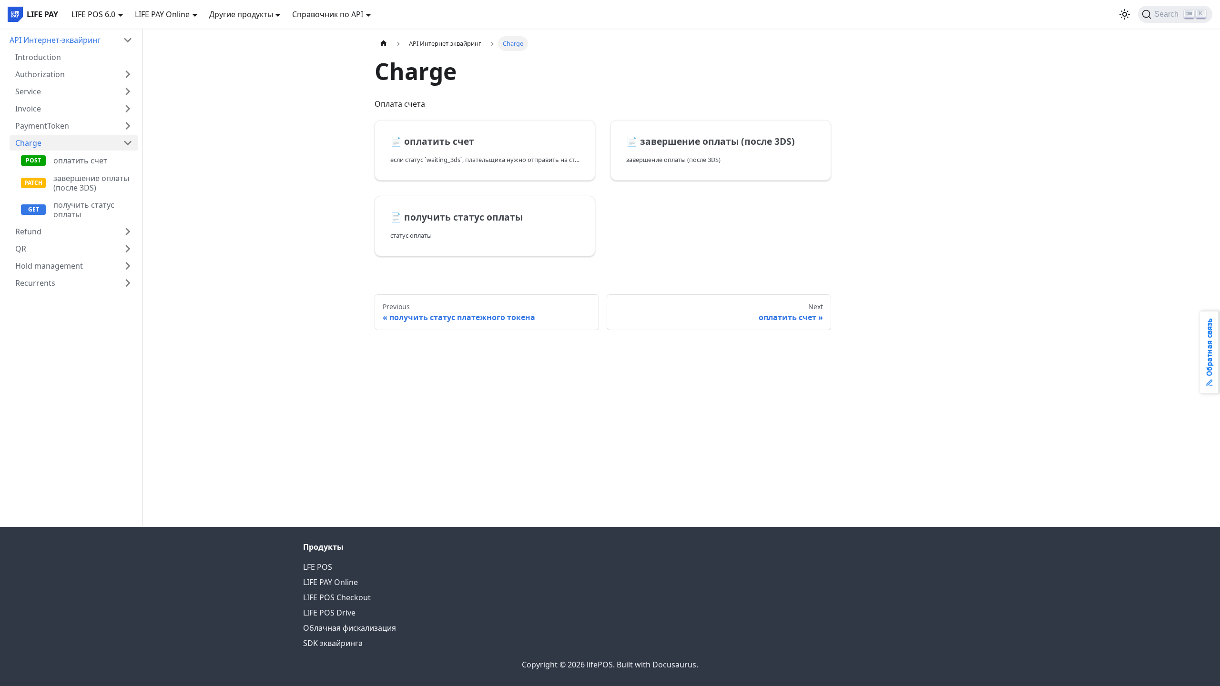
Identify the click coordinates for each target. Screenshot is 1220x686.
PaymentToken (42, 126)
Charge (28, 143)
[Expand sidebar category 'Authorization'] (127, 74)
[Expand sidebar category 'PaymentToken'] (127, 125)
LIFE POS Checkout (337, 597)
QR (20, 248)
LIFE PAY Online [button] (162, 14)
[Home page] (384, 43)
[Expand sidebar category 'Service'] (127, 91)
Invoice (28, 108)
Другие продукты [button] (241, 14)
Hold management (49, 266)
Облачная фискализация (349, 628)
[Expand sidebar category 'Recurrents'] (127, 283)
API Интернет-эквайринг (55, 40)
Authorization (40, 74)
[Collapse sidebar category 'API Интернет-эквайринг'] (127, 40)
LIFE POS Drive (329, 612)
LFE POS (317, 567)
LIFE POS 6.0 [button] (93, 14)
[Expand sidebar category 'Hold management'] (127, 265)
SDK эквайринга (333, 643)
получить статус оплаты (83, 210)
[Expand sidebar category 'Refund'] (127, 231)
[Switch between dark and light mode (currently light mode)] (1124, 14)
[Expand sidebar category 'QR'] (127, 248)
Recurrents (35, 283)
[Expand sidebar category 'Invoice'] (127, 108)
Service (28, 91)
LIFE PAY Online (330, 582)
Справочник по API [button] (327, 14)
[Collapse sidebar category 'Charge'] (127, 143)
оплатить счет (80, 160)
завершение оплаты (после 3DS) (91, 183)
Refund (28, 231)
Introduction (38, 57)
